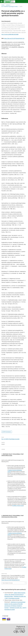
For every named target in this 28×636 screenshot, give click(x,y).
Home (2, 5)
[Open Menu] (1, 1)
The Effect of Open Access (17, 505)
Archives (8, 5)
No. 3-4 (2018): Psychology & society (9, 6)
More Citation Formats (8, 583)
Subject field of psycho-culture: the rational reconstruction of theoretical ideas (14, 594)
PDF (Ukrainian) (7, 431)
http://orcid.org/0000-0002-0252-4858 (9, 34)
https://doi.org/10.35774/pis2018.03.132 (14, 38)
